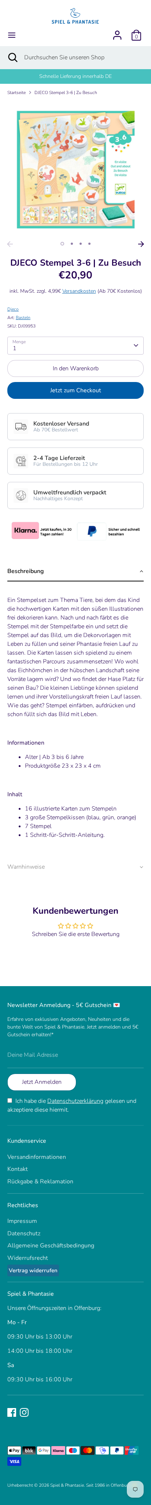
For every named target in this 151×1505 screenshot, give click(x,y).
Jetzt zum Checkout (75, 390)
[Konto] (117, 32)
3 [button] (81, 244)
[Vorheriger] (10, 244)
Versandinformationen (36, 1157)
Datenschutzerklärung (75, 1101)
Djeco (13, 309)
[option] (75, 169)
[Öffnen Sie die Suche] (12, 57)
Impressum (22, 1221)
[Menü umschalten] (11, 35)
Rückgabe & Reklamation (40, 1182)
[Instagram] (24, 1412)
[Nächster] (141, 244)
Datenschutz (23, 1233)
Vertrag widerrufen (33, 1270)
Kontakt (17, 1169)
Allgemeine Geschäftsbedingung (50, 1246)
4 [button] (89, 244)
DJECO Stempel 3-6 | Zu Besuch (65, 93)
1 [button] (62, 244)
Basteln (23, 318)
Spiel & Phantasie (67, 1485)
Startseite (16, 93)
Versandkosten (79, 291)
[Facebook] (11, 1412)
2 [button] (72, 244)
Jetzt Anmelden (42, 1082)
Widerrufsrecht (27, 1258)
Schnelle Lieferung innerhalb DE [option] (75, 76)
